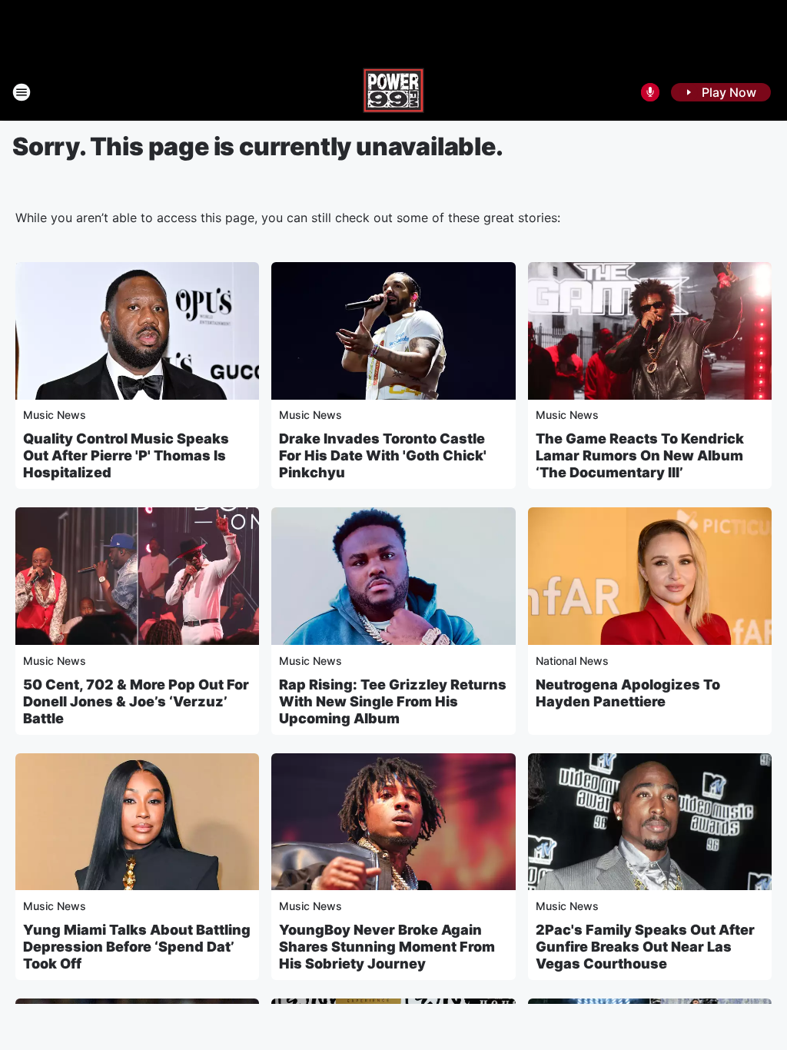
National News (572, 660)
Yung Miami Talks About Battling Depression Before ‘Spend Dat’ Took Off (137, 947)
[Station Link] (393, 92)
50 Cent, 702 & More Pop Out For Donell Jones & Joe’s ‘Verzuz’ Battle (136, 701)
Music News (54, 414)
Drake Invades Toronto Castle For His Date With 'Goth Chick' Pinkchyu (382, 455)
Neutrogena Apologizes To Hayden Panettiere (628, 692)
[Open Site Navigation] (21, 92)
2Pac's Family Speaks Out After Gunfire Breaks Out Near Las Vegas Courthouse (645, 947)
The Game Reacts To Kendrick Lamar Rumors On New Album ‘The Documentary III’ (640, 455)
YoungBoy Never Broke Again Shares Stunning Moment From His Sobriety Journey (387, 947)
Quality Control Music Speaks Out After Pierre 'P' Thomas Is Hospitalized (126, 455)
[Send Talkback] (650, 92)
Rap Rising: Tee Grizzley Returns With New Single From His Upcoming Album (392, 701)
